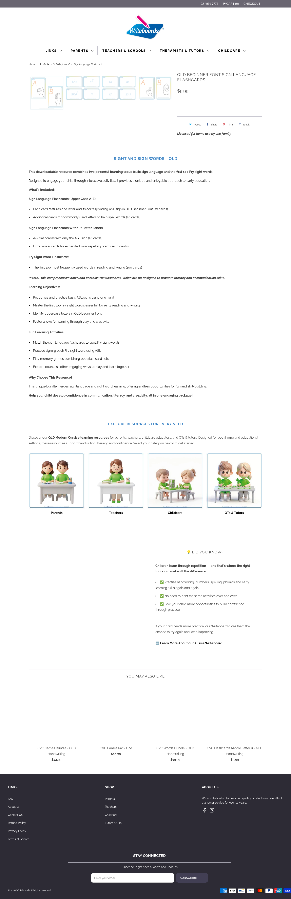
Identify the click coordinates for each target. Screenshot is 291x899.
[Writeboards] (145, 27)
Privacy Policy (17, 831)
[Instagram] (211, 810)
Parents (80, 51)
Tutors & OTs (113, 823)
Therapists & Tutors (182, 51)
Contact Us (15, 814)
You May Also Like (145, 676)
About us (13, 806)
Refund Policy (17, 823)
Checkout (251, 3)
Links (52, 51)
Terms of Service (18, 839)
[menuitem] (54, 50)
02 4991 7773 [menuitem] (209, 3)
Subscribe (188, 877)
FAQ (10, 798)
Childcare (230, 51)
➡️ (188, 643)
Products (45, 64)
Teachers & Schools (124, 51)
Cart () (232, 3)
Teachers (111, 806)
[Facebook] (204, 810)
